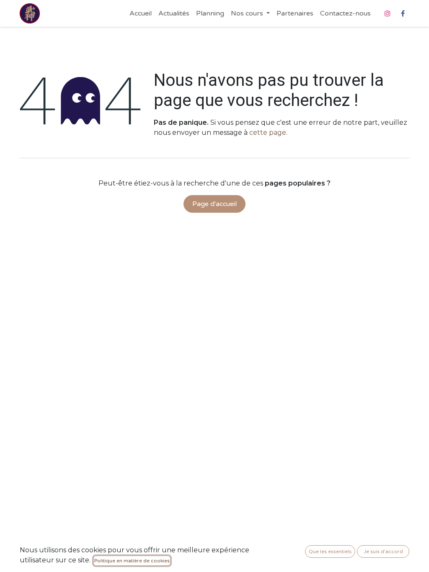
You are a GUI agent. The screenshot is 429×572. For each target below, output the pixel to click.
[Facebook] (402, 13)
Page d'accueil (214, 204)
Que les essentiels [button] (330, 551)
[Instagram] (387, 13)
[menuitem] (140, 13)
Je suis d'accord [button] (383, 551)
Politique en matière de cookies (132, 561)
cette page (267, 133)
